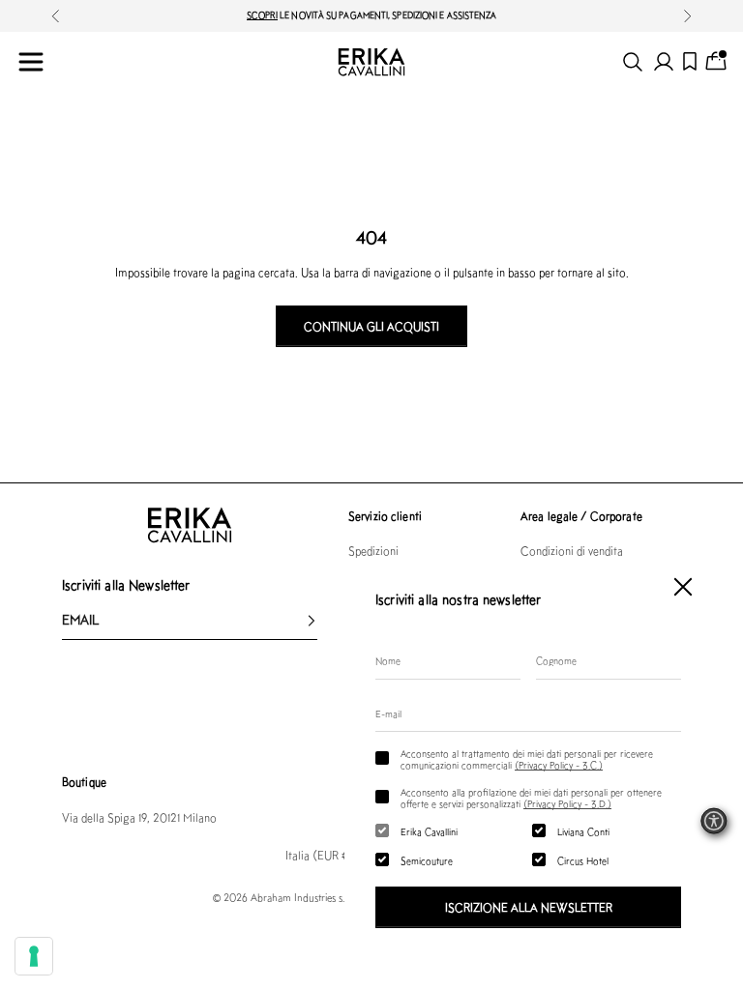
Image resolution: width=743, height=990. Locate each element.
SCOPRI (263, 15)
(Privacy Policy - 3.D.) (567, 803)
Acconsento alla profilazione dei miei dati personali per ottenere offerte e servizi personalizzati (531, 797)
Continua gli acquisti (371, 326)
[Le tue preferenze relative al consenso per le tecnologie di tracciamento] (33, 956)
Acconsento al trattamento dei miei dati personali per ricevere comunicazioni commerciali (527, 759)
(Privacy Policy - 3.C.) (559, 765)
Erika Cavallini (429, 831)
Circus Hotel (583, 860)
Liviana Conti (583, 831)
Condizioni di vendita (571, 550)
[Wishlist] (690, 61)
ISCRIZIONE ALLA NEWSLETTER (528, 907)
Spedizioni (373, 550)
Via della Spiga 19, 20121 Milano (139, 817)
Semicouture (427, 860)
